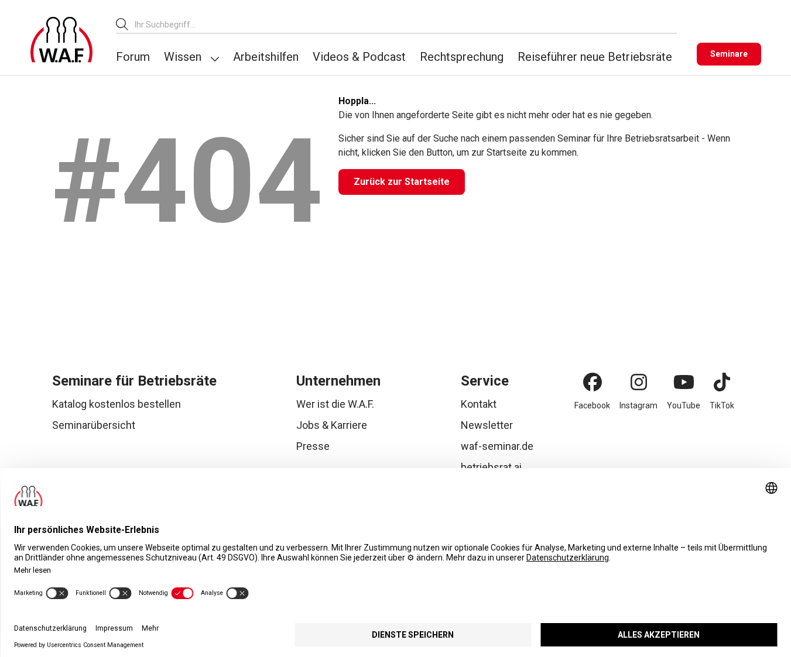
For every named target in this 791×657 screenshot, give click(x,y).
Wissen (182, 57)
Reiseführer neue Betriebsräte (595, 57)
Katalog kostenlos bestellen (116, 404)
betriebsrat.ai (491, 467)
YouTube (683, 405)
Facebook (592, 405)
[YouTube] (684, 382)
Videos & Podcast (359, 57)
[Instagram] (638, 382)
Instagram (638, 405)
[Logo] (61, 40)
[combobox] (406, 24)
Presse (313, 446)
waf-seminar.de (497, 446)
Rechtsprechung (462, 57)
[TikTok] (722, 382)
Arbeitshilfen (266, 57)
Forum (133, 57)
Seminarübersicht (93, 425)
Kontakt (478, 404)
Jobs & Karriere (331, 425)
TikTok (722, 405)
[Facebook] (592, 382)
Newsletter (487, 425)
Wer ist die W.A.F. (335, 404)
